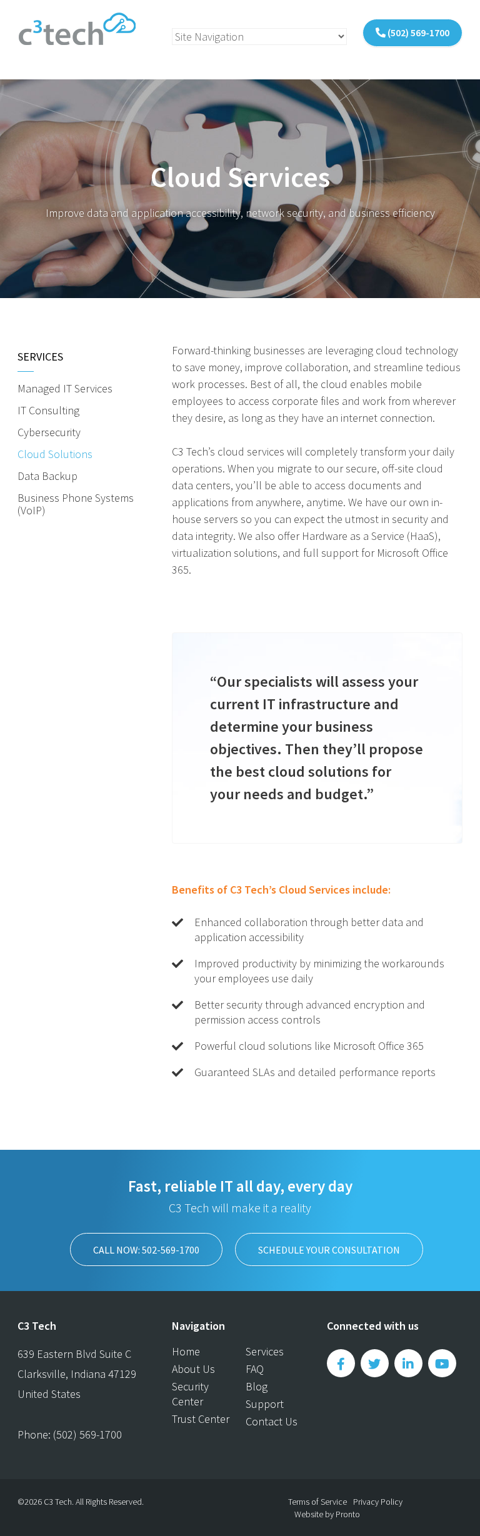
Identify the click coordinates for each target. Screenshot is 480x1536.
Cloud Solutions (55, 454)
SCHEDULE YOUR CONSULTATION (329, 1250)
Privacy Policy (377, 1501)
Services (40, 356)
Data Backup (48, 476)
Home (186, 1351)
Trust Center (200, 1419)
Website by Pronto (327, 1514)
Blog (257, 1386)
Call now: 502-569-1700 (146, 1250)
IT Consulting (48, 410)
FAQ (255, 1369)
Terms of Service (317, 1501)
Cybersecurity (49, 432)
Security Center (190, 1394)
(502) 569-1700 (417, 32)
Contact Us (272, 1421)
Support (265, 1404)
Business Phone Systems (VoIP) (76, 504)
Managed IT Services (65, 388)
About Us (193, 1369)
